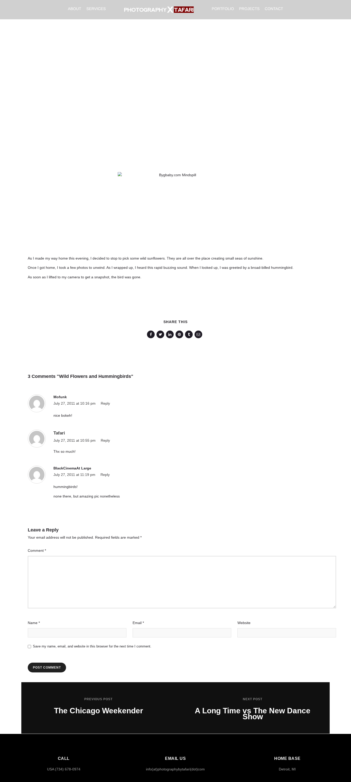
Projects (249, 9)
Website (244, 623)
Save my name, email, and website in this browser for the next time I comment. (92, 646)
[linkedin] (171, 334)
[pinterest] (180, 334)
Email (138, 623)
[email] (199, 334)
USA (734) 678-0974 (63, 769)
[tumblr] (190, 334)
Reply (105, 403)
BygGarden (223, 106)
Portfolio (223, 9)
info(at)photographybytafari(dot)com (175, 769)
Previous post (98, 699)
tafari (141, 106)
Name (34, 623)
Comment (37, 550)
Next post (252, 699)
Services (96, 9)
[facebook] (151, 334)
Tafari (59, 433)
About (74, 9)
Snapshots (248, 106)
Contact (274, 9)
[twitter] (161, 334)
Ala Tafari (197, 106)
